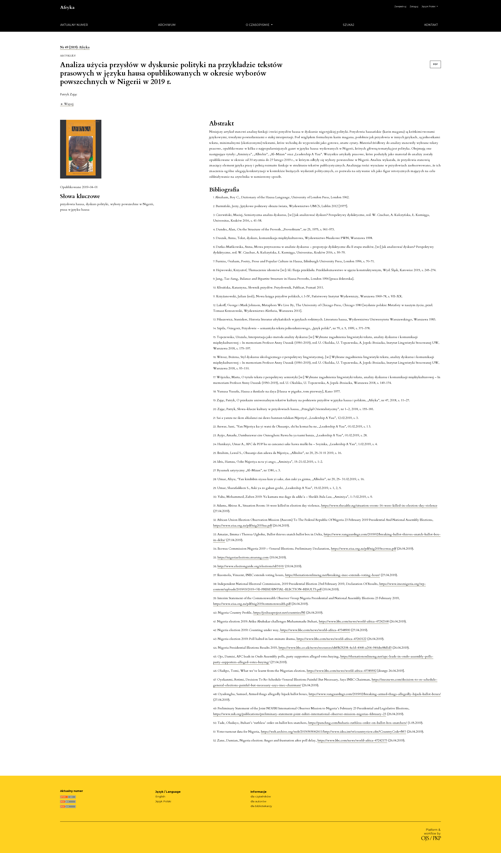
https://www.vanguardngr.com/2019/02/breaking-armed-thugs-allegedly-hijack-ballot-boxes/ (375, 694)
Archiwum (167, 25)
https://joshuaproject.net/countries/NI (279, 612)
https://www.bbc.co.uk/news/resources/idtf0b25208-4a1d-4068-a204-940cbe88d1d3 (335, 648)
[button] (67, 104)
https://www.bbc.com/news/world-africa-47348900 (315, 630)
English (160, 796)
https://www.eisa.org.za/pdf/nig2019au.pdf (242, 525)
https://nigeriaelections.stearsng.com (243, 557)
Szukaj (348, 25)
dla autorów (258, 801)
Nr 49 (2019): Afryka (75, 47)
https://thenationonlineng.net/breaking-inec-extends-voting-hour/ (332, 575)
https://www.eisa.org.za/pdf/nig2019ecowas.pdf (363, 548)
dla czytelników (260, 796)
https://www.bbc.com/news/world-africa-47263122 (331, 639)
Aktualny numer (74, 25)
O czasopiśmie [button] (258, 25)
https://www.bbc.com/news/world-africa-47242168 (354, 621)
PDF (435, 64)
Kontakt (431, 25)
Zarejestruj (400, 6)
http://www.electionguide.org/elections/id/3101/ (250, 566)
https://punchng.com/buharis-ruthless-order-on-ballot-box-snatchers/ (357, 723)
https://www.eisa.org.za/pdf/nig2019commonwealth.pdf (252, 604)
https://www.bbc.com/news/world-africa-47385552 (342, 671)
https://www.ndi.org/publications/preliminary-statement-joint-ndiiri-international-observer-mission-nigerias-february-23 (299, 714)
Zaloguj (414, 6)
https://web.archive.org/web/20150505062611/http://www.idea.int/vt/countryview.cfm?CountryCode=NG (333, 731)
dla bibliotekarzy (261, 806)
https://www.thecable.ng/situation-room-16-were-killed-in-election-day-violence (379, 505)
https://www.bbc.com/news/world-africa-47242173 (352, 740)
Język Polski (163, 801)
